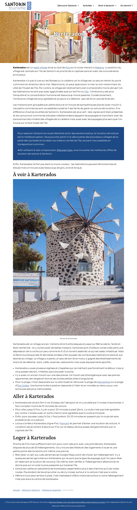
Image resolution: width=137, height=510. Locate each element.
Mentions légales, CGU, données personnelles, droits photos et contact (77, 502)
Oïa (86, 91)
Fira (68, 67)
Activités (87, 6)
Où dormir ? (126, 6)
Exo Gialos (23, 385)
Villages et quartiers (51, 490)
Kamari (64, 423)
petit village (40, 67)
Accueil (16, 490)
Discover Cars (64, 150)
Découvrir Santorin (67, 6)
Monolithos (103, 382)
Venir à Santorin (106, 6)
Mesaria (99, 67)
